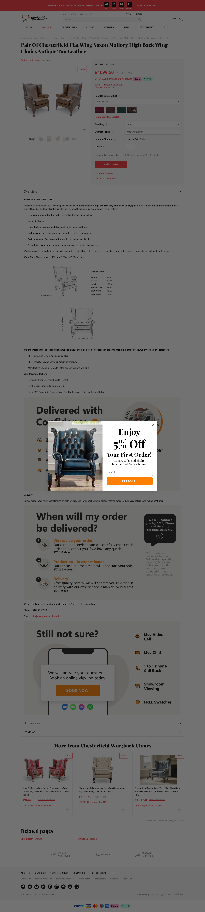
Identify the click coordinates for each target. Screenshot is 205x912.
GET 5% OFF (129, 481)
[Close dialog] (153, 424)
